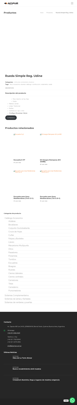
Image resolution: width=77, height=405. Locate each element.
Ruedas (31, 82)
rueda (50, 84)
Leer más (18, 162)
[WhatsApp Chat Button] (72, 400)
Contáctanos (11, 117)
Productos (49, 12)
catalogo (29, 84)
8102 (11, 84)
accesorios (16, 84)
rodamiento (44, 84)
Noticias (16, 356)
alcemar (23, 84)
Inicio (41, 12)
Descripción (9, 88)
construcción (36, 84)
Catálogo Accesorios (21, 82)
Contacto (7, 322)
